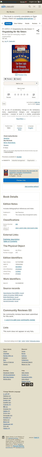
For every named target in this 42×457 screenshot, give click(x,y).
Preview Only (22, 75)
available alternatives (25, 18)
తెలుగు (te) (6, 422)
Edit (4, 104)
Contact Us (25, 375)
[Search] (29, 6)
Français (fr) (7, 404)
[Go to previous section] (2, 23)
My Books (10, 12)
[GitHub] (31, 384)
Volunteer (6, 353)
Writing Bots (7, 379)
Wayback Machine (18, 446)
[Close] (34, 18)
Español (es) (7, 402)
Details (27, 23)
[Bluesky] (23, 384)
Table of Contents (10, 241)
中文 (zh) (6, 426)
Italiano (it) (6, 411)
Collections (25, 360)
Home (23, 351)
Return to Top (26, 364)
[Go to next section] (39, 23)
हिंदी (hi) (5, 407)
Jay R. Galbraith (9, 41)
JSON (23, 341)
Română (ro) (7, 417)
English (30, 128)
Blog (4, 360)
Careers (5, 358)
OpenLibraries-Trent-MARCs (11, 293)
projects (20, 444)
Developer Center (8, 373)
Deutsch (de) (7, 398)
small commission (9, 152)
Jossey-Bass (19, 129)
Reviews (34, 23)
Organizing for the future (22, 29)
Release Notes (26, 381)
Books (23, 353)
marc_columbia (7, 299)
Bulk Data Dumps (8, 377)
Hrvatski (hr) (7, 409)
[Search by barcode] (34, 6)
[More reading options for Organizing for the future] (36, 83)
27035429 (18, 269)
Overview (8, 23)
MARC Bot (37, 102)
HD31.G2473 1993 (32, 228)
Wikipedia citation (35, 341)
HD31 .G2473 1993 (21, 228)
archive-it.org (20, 447)
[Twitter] (27, 384)
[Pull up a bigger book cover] (21, 72)
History (38, 104)
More (6, 147)
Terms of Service (8, 362)
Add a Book (25, 379)
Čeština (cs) (7, 396)
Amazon (6, 145)
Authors (24, 356)
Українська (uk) (8, 424)
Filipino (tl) (6, 428)
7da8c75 (36, 437)
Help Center (25, 373)
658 (16, 224)
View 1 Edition (18, 23)
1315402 (18, 271)
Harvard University (8, 301)
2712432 (18, 273)
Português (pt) (7, 415)
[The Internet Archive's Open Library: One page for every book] (9, 6)
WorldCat (6, 138)
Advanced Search (27, 362)
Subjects (24, 358)
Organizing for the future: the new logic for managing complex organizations (23, 171)
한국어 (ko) (6, 413)
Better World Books (9, 142)
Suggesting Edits (27, 377)
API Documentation (9, 375)
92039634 (18, 266)
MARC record (19, 295)
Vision (5, 351)
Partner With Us (8, 356)
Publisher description (11, 239)
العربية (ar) (6, 394)
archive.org (9, 447)
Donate (23, 2)
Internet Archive (13, 438)
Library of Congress (8, 295)
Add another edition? (32, 186)
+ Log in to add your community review (19, 320)
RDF (20, 341)
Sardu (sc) (6, 419)
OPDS (27, 341)
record (22, 293)
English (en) (7, 400)
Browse (30, 12)
